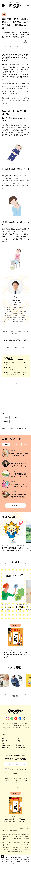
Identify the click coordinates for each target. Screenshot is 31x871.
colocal (21, 859)
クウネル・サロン (8, 861)
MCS (19, 861)
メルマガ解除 (15, 787)
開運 (3, 744)
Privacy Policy (19, 863)
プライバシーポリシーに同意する (16, 769)
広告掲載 (12, 863)
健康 (4, 14)
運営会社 (22, 829)
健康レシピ (5, 747)
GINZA (27, 857)
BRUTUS (8, 857)
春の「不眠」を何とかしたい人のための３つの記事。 (16, 368)
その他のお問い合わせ (15, 830)
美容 (17, 738)
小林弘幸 (6, 417)
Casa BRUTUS (21, 857)
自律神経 (6, 421)
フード (4, 742)
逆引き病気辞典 (20, 747)
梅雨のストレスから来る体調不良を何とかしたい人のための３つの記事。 (16, 373)
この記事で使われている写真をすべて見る (15, 340)
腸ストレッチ (16, 417)
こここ (15, 861)
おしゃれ (4, 740)
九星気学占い (20, 745)
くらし (18, 740)
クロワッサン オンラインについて (10, 829)
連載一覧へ (15, 696)
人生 (17, 744)
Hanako (5, 859)
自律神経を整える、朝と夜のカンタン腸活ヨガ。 (16, 363)
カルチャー (19, 742)
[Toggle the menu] (3, 5)
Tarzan (16, 859)
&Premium (11, 859)
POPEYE (13, 857)
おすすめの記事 (6, 745)
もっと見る (15, 505)
